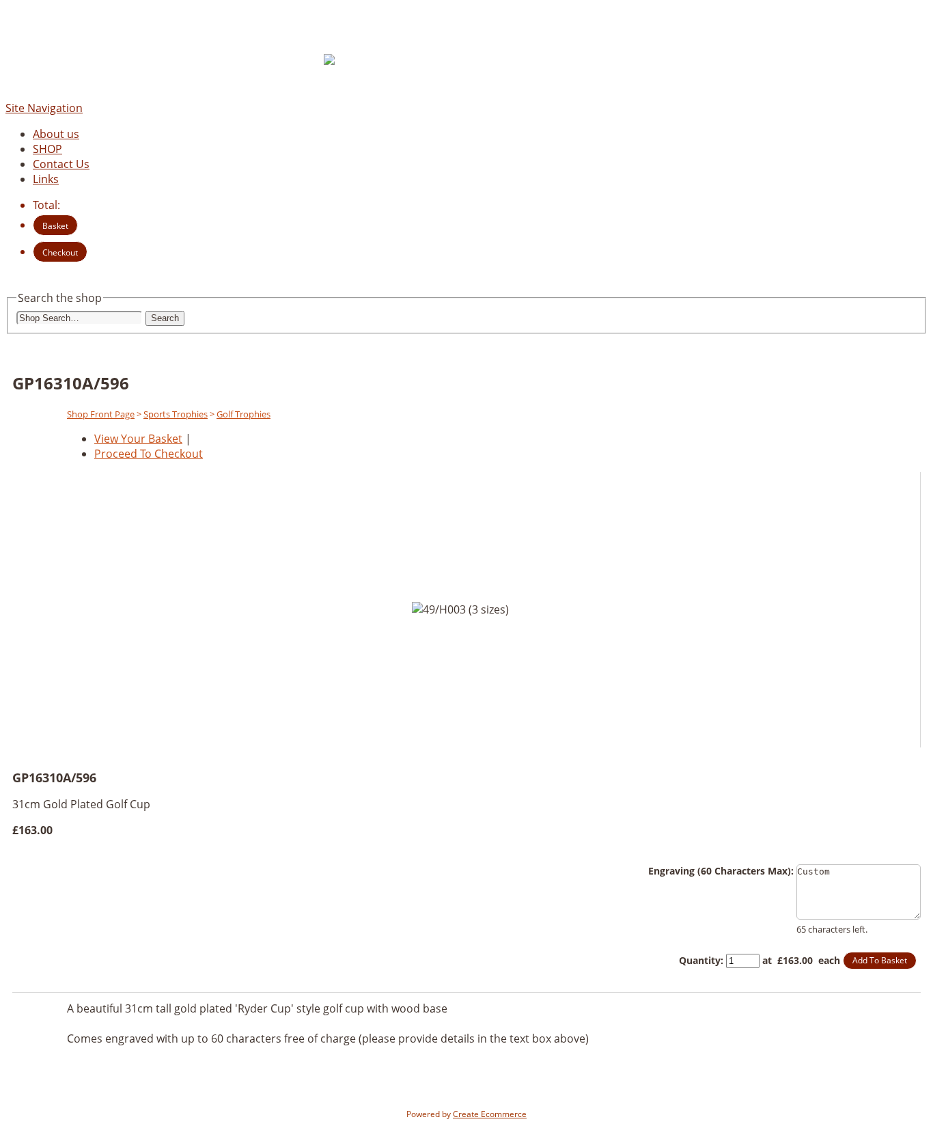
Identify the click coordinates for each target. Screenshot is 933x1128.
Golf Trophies (243, 414)
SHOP (47, 148)
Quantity (700, 960)
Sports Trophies (175, 414)
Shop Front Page (101, 414)
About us (56, 133)
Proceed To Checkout (148, 453)
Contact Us (61, 163)
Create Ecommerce (490, 1114)
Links (46, 179)
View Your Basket (138, 438)
